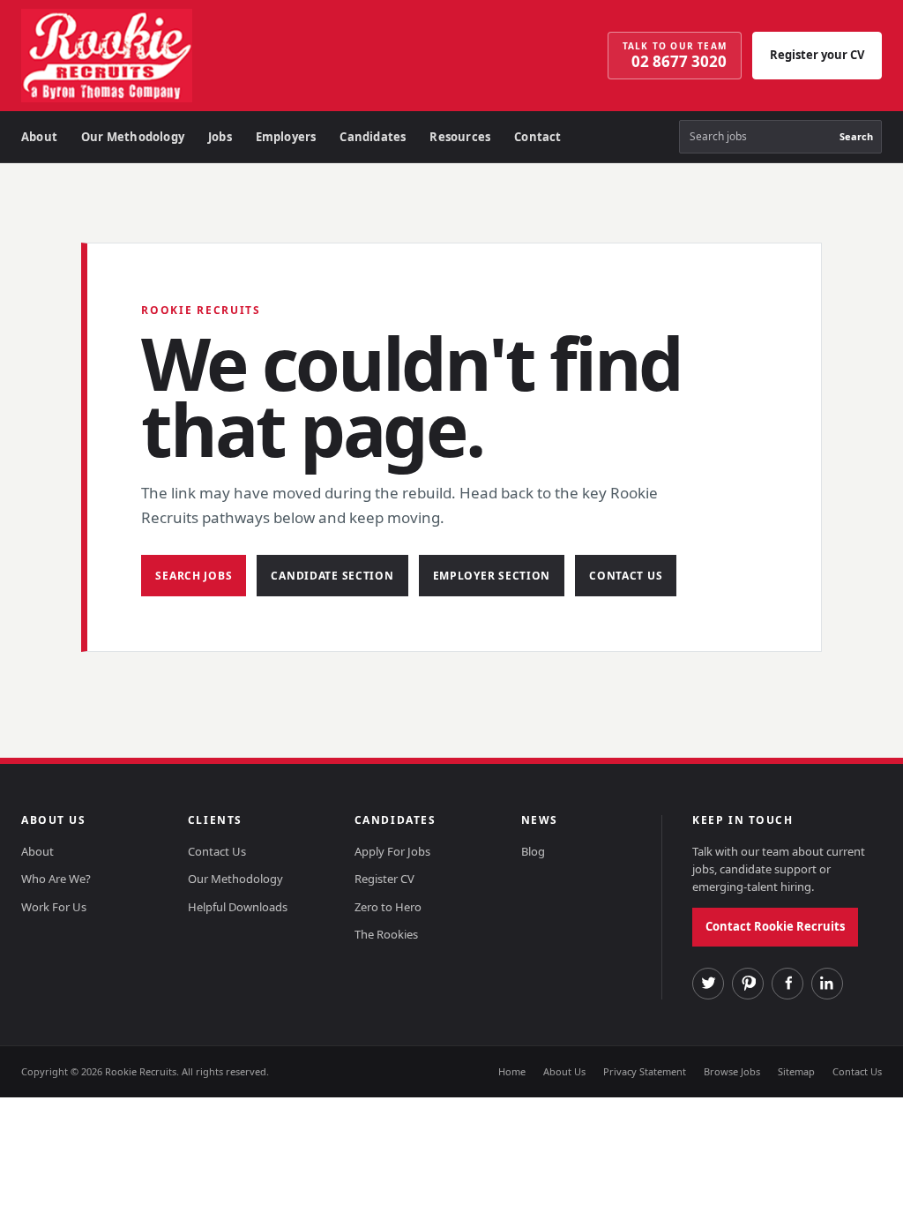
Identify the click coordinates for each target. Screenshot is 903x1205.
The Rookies (386, 934)
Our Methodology (132, 137)
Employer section (492, 575)
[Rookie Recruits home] (158, 55)
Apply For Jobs (392, 851)
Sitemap (796, 1071)
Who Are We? (56, 879)
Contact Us (217, 851)
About (39, 137)
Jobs (220, 137)
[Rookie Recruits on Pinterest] (748, 983)
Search (856, 136)
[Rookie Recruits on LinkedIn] (827, 983)
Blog (533, 851)
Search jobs (193, 575)
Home (512, 1071)
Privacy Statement (644, 1071)
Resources (459, 137)
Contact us (625, 575)
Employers (286, 137)
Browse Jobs (732, 1071)
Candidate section (332, 575)
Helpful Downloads (237, 907)
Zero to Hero (388, 907)
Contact (537, 137)
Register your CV (817, 55)
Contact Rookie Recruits (775, 926)
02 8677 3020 (675, 55)
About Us (564, 1071)
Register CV (384, 879)
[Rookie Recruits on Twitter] (708, 983)
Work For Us (53, 907)
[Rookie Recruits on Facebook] (787, 983)
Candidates (373, 137)
